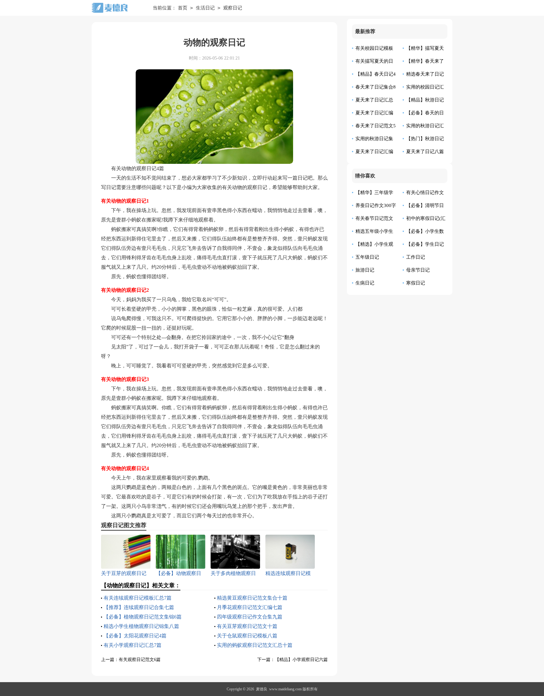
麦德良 (261, 689)
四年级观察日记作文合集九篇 (249, 616)
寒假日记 (415, 282)
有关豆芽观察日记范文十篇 (247, 626)
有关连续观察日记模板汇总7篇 (138, 598)
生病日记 (364, 282)
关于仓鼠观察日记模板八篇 (247, 635)
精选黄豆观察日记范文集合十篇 (252, 598)
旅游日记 (364, 270)
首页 (182, 7)
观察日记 (232, 7)
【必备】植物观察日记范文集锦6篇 (143, 616)
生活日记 (205, 7)
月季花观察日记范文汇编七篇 (249, 607)
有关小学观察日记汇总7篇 (133, 645)
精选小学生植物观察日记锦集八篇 (141, 626)
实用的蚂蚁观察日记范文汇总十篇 (254, 645)
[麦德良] (117, 8)
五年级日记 (367, 257)
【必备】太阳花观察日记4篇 (135, 635)
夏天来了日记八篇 (425, 151)
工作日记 (415, 257)
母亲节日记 (418, 270)
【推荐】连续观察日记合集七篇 (139, 607)
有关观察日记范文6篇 (140, 659)
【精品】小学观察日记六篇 (301, 659)
